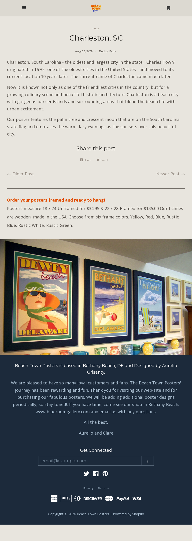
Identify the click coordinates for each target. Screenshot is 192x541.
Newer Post (168, 174)
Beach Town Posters (93, 514)
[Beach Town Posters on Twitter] (86, 474)
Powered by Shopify (128, 514)
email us (108, 411)
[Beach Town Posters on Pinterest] (105, 474)
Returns (103, 488)
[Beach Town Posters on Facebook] (96, 474)
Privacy (88, 488)
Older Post (23, 174)
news (96, 28)
